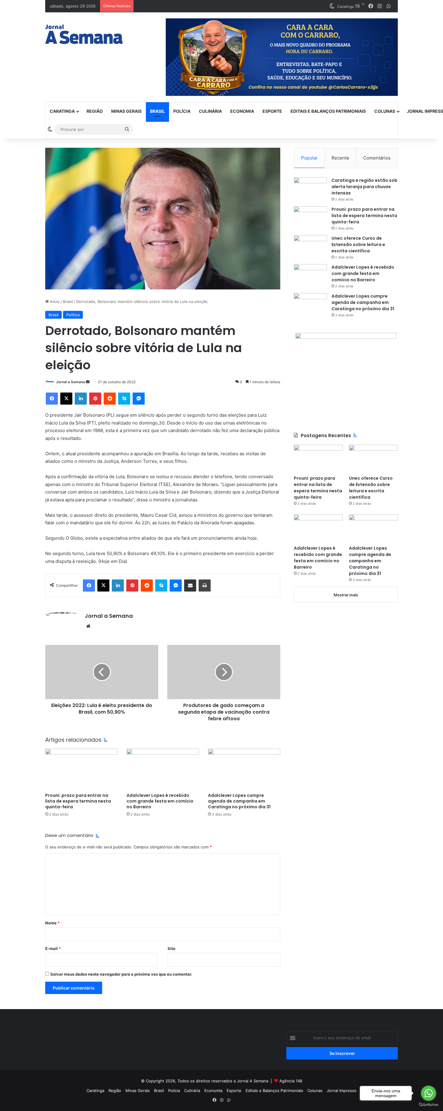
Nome (52, 922)
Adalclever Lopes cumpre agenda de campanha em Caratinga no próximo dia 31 (239, 801)
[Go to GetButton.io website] (428, 1105)
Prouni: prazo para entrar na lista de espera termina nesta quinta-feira (78, 801)
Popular (309, 158)
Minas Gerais (126, 111)
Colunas (384, 111)
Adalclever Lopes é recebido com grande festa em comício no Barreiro (160, 801)
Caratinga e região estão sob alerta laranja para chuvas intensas (364, 186)
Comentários (377, 158)
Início (54, 301)
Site (171, 948)
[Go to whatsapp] (428, 1093)
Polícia (181, 111)
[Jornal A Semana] (84, 34)
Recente (340, 158)
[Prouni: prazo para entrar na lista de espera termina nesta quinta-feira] (81, 769)
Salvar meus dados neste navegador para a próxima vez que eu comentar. (121, 974)
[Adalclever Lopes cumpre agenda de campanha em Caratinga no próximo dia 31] (244, 769)
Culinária (210, 111)
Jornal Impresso (342, 1090)
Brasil (157, 111)
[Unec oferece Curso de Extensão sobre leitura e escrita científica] (310, 246)
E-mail (53, 948)
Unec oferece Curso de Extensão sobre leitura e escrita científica (358, 244)
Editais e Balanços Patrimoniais (328, 111)
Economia (242, 111)
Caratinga (62, 111)
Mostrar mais (346, 594)
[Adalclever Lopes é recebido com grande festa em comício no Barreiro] (163, 769)
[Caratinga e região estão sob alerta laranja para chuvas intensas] (310, 188)
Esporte (272, 111)
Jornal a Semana (70, 382)
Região (94, 111)
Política (73, 314)
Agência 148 (290, 1080)
